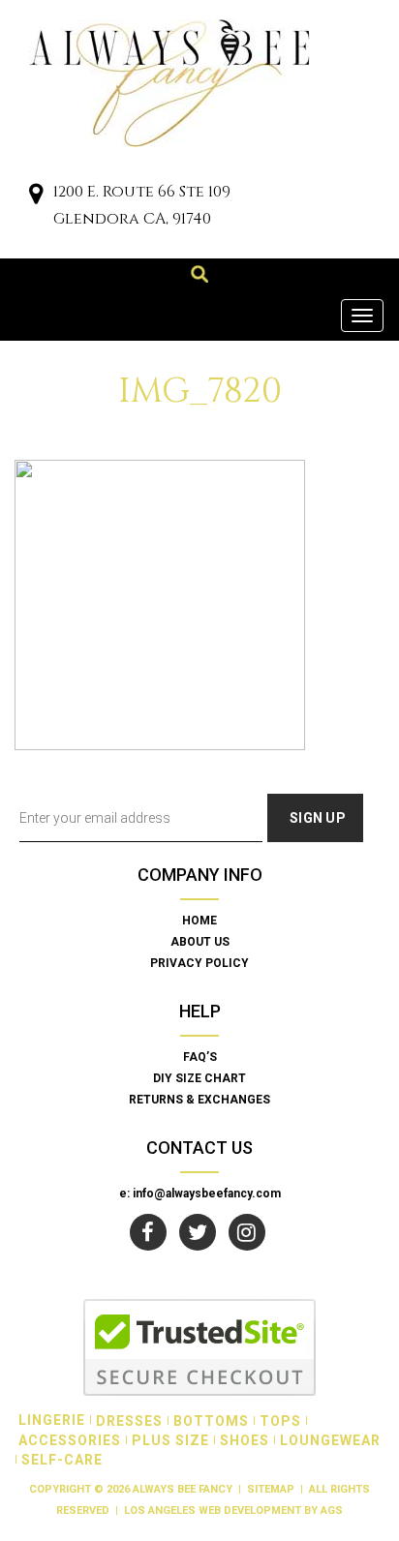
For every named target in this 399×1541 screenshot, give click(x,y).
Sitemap (270, 1489)
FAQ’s (200, 1057)
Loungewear (330, 1440)
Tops (280, 1421)
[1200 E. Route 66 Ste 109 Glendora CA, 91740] (36, 196)
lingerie (51, 1420)
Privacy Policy (199, 963)
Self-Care (62, 1459)
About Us (200, 942)
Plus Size (170, 1440)
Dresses (129, 1421)
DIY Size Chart (199, 1078)
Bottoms (211, 1421)
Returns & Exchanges (199, 1099)
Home (199, 920)
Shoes (244, 1440)
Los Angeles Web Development (212, 1510)
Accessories (69, 1440)
